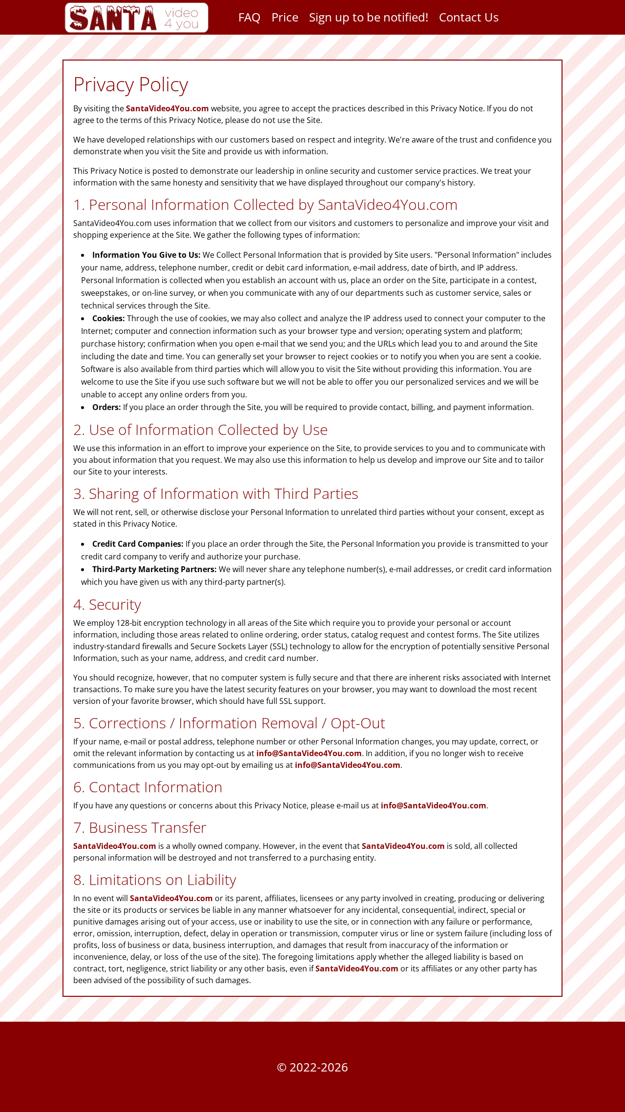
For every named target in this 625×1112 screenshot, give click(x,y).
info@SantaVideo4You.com (309, 753)
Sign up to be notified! (368, 19)
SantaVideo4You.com (167, 108)
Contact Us (469, 19)
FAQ (249, 19)
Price (284, 19)
